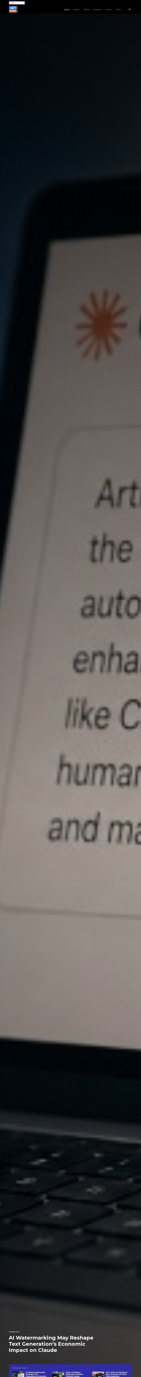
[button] (129, 9)
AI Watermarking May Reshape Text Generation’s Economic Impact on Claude (51, 1344)
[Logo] (13, 9)
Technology (14, 1332)
